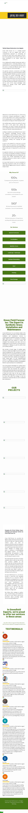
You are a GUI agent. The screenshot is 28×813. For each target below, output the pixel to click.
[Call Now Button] (1, 812)
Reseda (20, 624)
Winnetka (19, 622)
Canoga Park (13, 622)
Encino (23, 624)
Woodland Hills (7, 622)
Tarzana (6, 624)
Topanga (16, 624)
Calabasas (11, 624)
